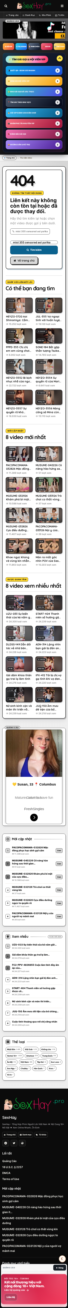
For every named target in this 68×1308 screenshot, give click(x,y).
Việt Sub (31, 1049)
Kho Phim (46, 15)
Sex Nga (11, 1068)
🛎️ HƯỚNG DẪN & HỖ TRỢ (19, 145)
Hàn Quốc (39, 1068)
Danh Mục (30, 15)
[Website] (22, 1143)
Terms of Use (10, 1179)
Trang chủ (13, 15)
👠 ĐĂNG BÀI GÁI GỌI (17, 134)
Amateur (32, 1056)
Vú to (10, 1075)
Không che (48, 1049)
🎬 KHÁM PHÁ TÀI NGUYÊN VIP (21, 123)
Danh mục (27, 1134)
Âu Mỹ (11, 1062)
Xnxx (52, 1068)
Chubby (25, 1068)
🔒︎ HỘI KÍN (8, 46)
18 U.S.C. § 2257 (12, 1167)
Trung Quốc (49, 1056)
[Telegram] (5, 1143)
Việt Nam (26, 1062)
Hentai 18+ (14, 1056)
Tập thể (41, 1062)
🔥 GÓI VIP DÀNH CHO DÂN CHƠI (22, 113)
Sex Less (56, 1062)
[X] (14, 1143)
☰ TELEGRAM (21, 46)
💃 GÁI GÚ (46, 46)
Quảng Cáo (9, 1161)
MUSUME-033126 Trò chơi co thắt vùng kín (30, 1229)
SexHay (9, 1117)
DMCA (6, 1172)
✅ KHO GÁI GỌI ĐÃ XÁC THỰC (21, 92)
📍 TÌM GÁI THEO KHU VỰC (19, 102)
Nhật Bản (13, 1049)
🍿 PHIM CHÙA (34, 46)
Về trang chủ (26, 260)
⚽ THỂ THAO (59, 46)
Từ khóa (42, 1134)
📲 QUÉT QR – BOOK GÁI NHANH (21, 70)
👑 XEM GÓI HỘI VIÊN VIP (18, 81)
